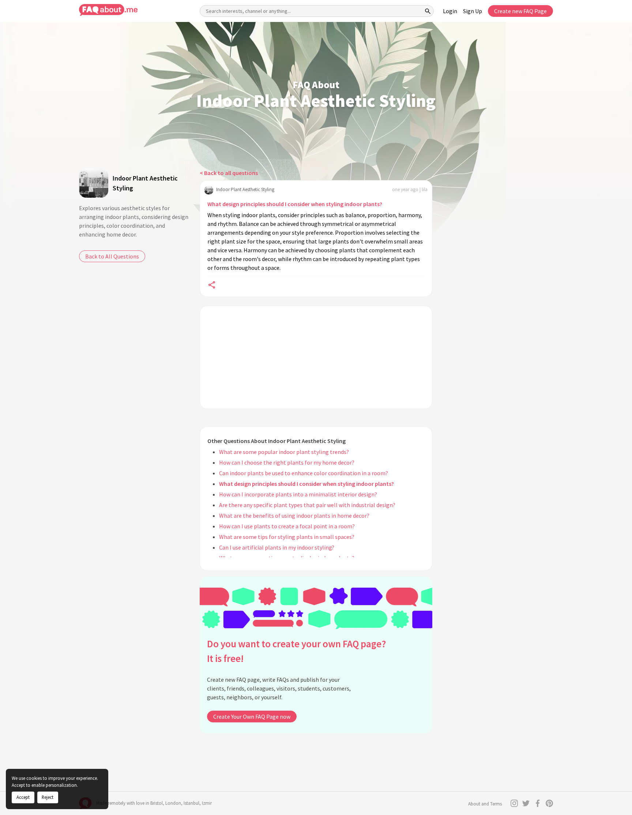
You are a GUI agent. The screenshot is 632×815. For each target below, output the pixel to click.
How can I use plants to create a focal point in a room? (287, 526)
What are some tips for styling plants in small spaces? (286, 536)
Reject (47, 797)
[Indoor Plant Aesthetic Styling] (93, 183)
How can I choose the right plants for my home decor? (286, 462)
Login (450, 11)
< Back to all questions (229, 172)
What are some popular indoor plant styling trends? (284, 451)
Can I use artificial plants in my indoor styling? (276, 547)
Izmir (207, 803)
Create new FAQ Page (520, 11)
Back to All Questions (112, 256)
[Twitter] (526, 803)
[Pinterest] (549, 803)
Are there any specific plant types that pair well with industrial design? (307, 505)
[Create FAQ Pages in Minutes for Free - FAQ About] (108, 10)
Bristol (156, 803)
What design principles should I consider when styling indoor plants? (294, 204)
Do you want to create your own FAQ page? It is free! (296, 651)
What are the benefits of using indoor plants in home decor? (294, 515)
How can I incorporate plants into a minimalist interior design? (298, 494)
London (173, 803)
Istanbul (191, 803)
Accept (23, 797)
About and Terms (485, 804)
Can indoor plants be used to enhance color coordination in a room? (303, 473)
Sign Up (472, 11)
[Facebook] (537, 803)
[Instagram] (514, 803)
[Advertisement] (316, 357)
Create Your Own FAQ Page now (251, 716)
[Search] (428, 11)
